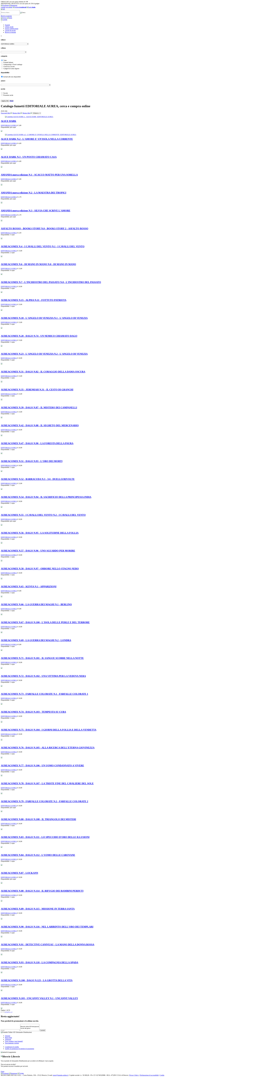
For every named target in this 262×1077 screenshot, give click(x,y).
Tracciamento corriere (12, 1043)
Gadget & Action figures (11, 68)
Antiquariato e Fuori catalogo (12, 64)
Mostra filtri (16, 113)
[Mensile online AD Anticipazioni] (29, 1027)
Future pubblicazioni (11, 28)
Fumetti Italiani (8, 62)
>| (11, 1012)
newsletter (9, 7)
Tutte (5, 60)
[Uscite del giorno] (29, 1028)
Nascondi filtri (5, 113)
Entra (2, 1071)
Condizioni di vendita (12, 1047)
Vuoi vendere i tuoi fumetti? (14, 1041)
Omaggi (7, 1036)
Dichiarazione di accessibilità (149, 1075)
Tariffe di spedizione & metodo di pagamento (19, 1049)
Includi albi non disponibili (12, 77)
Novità (5, 93)
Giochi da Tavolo (9, 66)
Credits (162, 1075)
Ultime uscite (9, 27)
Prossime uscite (8, 95)
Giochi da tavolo (10, 30)
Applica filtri (5, 101)
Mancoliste (8, 1037)
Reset (11, 101)
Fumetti (7, 25)
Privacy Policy (134, 1075)
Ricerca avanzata (6, 16)
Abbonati (8, 1039)
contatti (3, 7)
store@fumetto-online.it (60, 1075)
